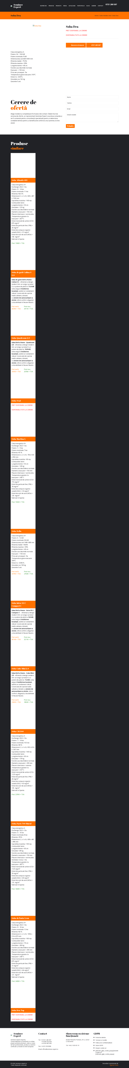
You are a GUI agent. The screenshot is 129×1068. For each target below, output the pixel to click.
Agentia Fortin (114, 1065)
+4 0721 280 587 (46, 1040)
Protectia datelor (100, 1037)
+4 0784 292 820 (46, 1041)
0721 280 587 (111, 4)
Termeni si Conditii (101, 1040)
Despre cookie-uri (100, 1048)
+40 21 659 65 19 (73, 1045)
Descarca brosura (77, 45)
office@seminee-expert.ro (50, 1049)
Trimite (70, 126)
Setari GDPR (99, 1045)
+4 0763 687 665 (46, 1043)
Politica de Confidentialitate (103, 1043)
